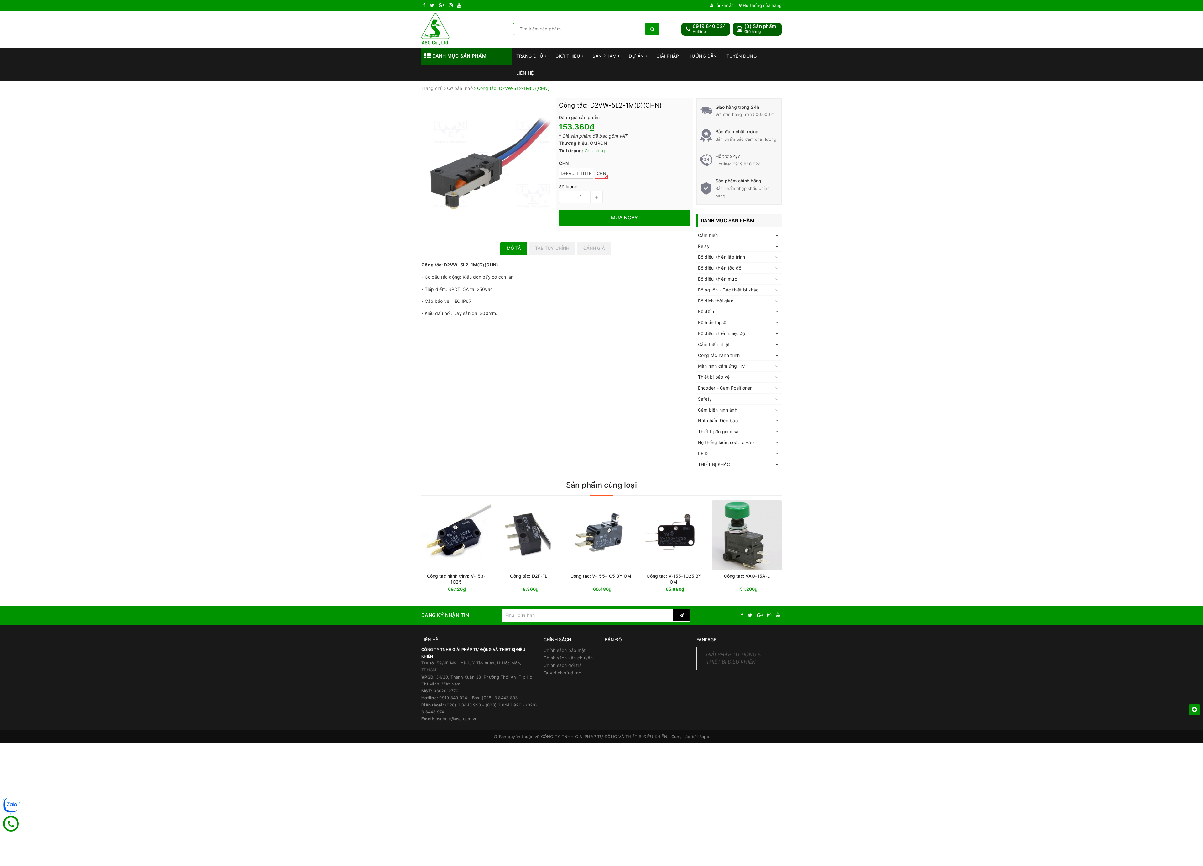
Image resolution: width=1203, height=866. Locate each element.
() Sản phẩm (760, 28)
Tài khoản (723, 5)
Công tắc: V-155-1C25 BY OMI (674, 579)
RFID (703, 453)
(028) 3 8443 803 (500, 697)
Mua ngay (468, 589)
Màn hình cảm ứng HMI (722, 366)
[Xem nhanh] (707, 589)
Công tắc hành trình (719, 355)
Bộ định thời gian (715, 300)
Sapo (704, 736)
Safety (705, 399)
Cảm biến (708, 235)
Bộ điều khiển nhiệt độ (721, 333)
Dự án (637, 56)
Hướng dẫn (702, 56)
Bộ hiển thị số (712, 322)
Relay (704, 246)
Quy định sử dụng (562, 672)
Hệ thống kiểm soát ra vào (726, 442)
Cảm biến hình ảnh (717, 409)
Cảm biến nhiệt (714, 344)
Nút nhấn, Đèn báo (718, 420)
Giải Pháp (667, 56)
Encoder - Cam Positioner (725, 388)
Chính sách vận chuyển (568, 657)
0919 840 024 (709, 26)
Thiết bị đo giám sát (719, 431)
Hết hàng (758, 589)
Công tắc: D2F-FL (528, 576)
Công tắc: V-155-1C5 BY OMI (601, 576)
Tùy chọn (685, 589)
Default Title (576, 173)
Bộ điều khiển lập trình (721, 257)
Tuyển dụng (741, 56)
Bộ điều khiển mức (717, 278)
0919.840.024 (747, 163)
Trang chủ (530, 56)
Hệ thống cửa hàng (762, 5)
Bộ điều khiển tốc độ (720, 267)
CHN (601, 173)
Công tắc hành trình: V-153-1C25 (456, 579)
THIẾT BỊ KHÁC (714, 464)
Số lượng (568, 186)
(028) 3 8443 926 (503, 704)
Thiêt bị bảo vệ (714, 377)
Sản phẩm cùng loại (601, 485)
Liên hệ (525, 73)
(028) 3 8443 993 (463, 704)
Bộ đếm (706, 311)
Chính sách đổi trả (563, 665)
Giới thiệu (568, 56)
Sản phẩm (605, 56)
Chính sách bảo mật (565, 650)
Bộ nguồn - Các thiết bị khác (728, 289)
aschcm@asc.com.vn (456, 718)
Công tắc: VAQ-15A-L (747, 576)
